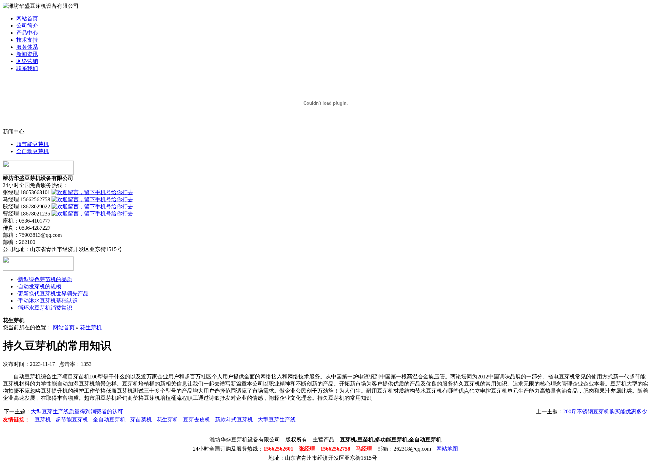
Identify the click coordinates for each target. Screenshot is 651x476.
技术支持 (27, 40)
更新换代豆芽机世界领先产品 (53, 293)
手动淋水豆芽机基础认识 (48, 301)
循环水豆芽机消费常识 (45, 308)
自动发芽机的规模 (39, 286)
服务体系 (27, 47)
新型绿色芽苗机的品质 (45, 279)
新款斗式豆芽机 (234, 419)
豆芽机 (43, 419)
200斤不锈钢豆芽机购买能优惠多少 (605, 411)
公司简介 (27, 25)
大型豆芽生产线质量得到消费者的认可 (77, 411)
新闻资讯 (27, 54)
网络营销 (27, 61)
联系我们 (27, 68)
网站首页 (27, 18)
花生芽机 (91, 327)
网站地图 (447, 449)
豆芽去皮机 (196, 419)
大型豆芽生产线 (277, 419)
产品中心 (27, 33)
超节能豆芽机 (32, 144)
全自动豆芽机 (32, 151)
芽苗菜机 (141, 419)
